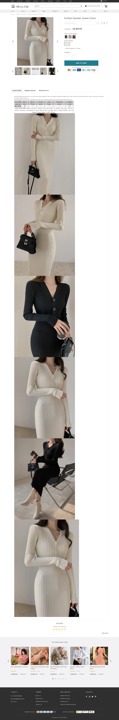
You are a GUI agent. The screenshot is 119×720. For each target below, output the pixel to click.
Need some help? (65, 692)
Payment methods (65, 695)
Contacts (14, 692)
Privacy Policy (39, 698)
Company (38, 692)
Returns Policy (64, 701)
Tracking (50, 1)
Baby (70, 1)
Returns (35, 1)
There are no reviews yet (70, 23)
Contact (58, 1)
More (105, 11)
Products (19, 1)
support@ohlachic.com (18, 699)
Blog (65, 1)
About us (38, 695)
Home (12, 1)
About (43, 1)
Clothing (18, 14)
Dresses (24, 14)
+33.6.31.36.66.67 (17, 696)
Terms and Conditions (42, 701)
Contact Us (39, 704)
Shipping (28, 1)
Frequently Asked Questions (68, 704)
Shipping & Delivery (65, 698)
